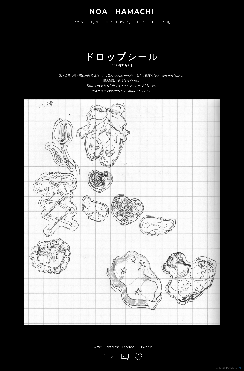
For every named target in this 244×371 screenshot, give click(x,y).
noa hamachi (122, 11)
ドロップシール (122, 56)
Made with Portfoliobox (227, 367)
